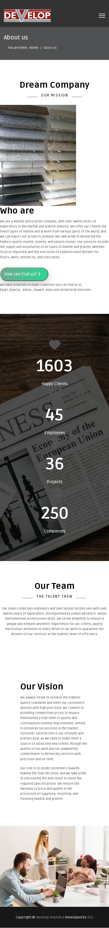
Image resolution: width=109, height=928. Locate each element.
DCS (90, 917)
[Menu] (102, 15)
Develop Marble (49, 917)
